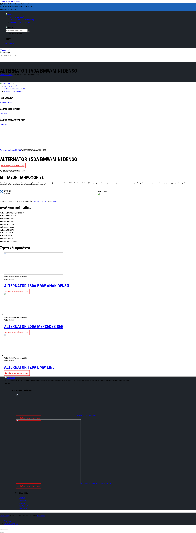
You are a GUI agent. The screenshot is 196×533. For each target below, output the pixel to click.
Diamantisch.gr (4, 516)
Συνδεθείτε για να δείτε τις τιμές (12, 166)
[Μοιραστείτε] (3, 529)
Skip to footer (15, 1)
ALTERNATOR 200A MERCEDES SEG (33, 326)
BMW (55, 201)
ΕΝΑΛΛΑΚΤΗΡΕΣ (15, 150)
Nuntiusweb (41, 516)
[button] (16, 277)
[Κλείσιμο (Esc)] (1, 529)
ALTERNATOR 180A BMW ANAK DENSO (36, 285)
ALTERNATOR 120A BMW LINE (29, 367)
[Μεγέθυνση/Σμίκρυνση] (7, 529)
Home (2, 75)
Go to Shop (3, 124)
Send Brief (3, 113)
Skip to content (5, 1)
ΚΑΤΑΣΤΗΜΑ (8, 75)
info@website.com (6, 102)
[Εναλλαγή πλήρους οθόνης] (5, 529)
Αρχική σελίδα (5, 150)
